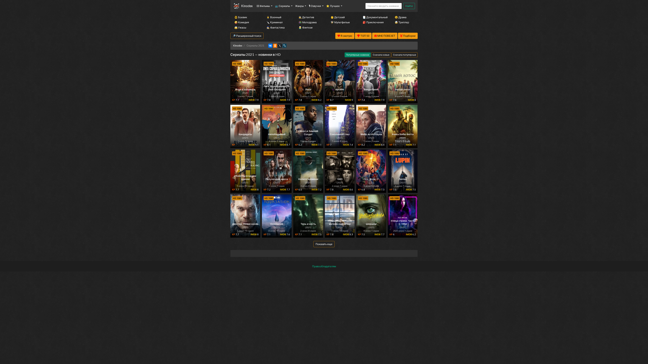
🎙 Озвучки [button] (315, 5)
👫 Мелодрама (308, 22)
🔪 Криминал (274, 22)
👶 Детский (338, 17)
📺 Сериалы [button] (282, 5)
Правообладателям (324, 266)
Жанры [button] (299, 5)
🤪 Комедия (241, 22)
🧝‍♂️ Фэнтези (306, 27)
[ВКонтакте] (270, 46)
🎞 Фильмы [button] (263, 5)
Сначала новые (381, 54)
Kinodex (247, 6)
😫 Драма (400, 17)
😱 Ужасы (240, 27)
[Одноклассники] (275, 46)
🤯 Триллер (402, 22)
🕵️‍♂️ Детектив (306, 17)
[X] (280, 46)
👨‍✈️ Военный (273, 17)
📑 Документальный (374, 17)
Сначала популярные (404, 54)
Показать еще (324, 244)
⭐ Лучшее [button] (333, 5)
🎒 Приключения (373, 22)
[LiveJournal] (284, 46)
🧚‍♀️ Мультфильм (340, 22)
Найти (409, 5)
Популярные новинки (357, 54)
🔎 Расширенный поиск (247, 35)
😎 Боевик (240, 17)
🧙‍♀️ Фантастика (275, 27)
